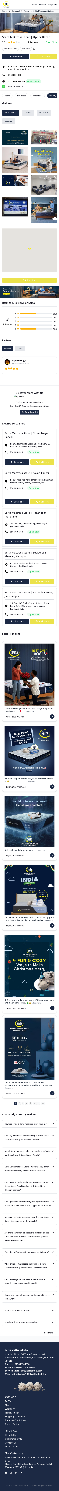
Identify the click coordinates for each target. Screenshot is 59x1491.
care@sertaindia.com (31, 1370)
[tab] (7, 95)
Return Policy (12, 1424)
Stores (4, 11)
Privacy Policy (12, 1412)
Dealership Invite (13, 1438)
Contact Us (10, 1442)
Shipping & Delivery (15, 1416)
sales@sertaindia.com (23, 1367)
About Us (9, 1405)
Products (42, 5)
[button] (29, 249)
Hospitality (52, 5)
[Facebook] (6, 1473)
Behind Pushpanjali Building (43, 11)
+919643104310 (21, 1364)
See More (48, 1332)
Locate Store (11, 1446)
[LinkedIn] (16, 1473)
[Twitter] (22, 1473)
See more (30, 711)
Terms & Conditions (15, 1420)
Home (34, 5)
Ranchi (26, 11)
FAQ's (8, 1401)
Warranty (10, 1408)
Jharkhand (16, 11)
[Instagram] (11, 1473)
